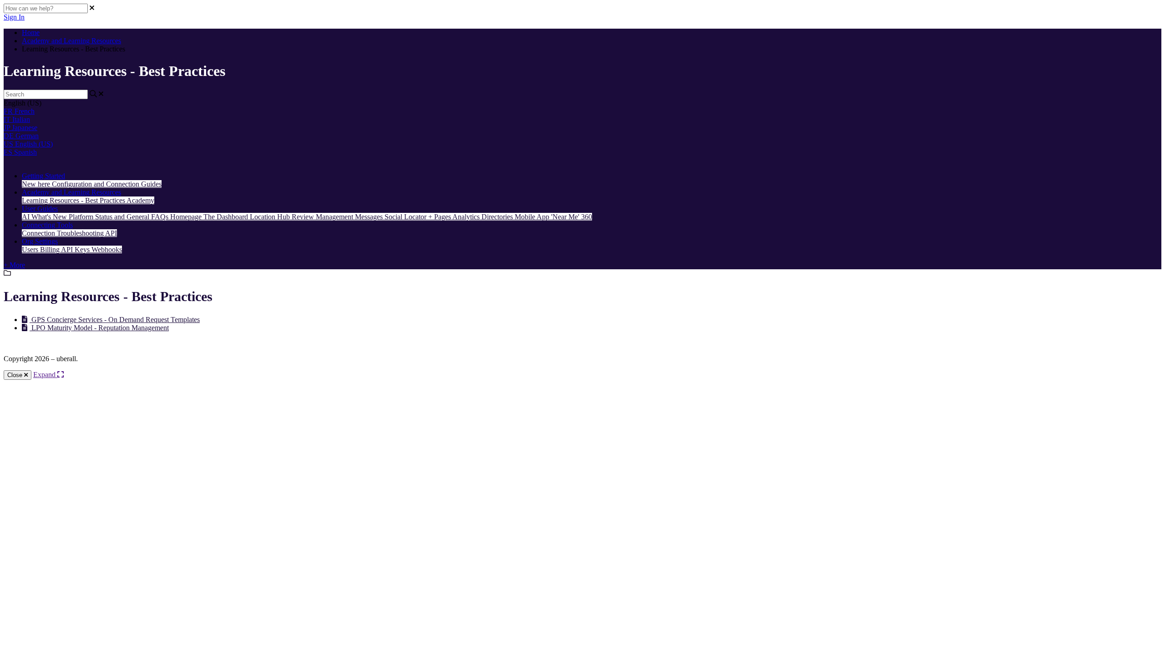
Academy (140, 200)
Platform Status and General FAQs (119, 217)
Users (31, 249)
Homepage (186, 217)
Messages (370, 217)
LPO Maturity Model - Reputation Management (99, 328)
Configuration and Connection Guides (107, 184)
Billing (50, 249)
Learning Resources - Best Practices (74, 200)
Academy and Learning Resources (71, 41)
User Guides (40, 208)
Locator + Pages (428, 217)
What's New (50, 217)
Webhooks (106, 249)
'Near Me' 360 (571, 217)
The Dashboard (226, 217)
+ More (14, 265)
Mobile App (533, 217)
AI (26, 217)
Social (394, 217)
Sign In (14, 17)
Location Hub (271, 217)
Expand (45, 374)
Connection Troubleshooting (63, 233)
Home (31, 32)
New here (37, 184)
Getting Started (43, 176)
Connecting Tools (47, 225)
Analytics (466, 217)
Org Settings (40, 241)
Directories (498, 217)
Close (15, 375)
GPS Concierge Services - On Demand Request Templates (115, 319)
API (111, 233)
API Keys (76, 249)
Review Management (323, 217)
